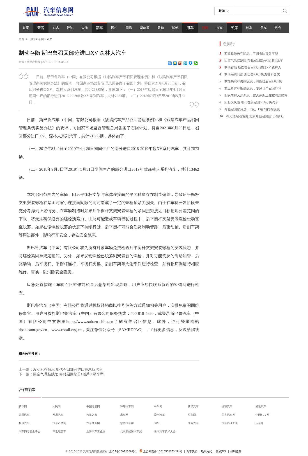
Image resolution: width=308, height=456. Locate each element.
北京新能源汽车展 (131, 431)
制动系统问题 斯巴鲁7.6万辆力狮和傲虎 (252, 74)
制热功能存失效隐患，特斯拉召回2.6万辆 (253, 81)
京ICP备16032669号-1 (123, 451)
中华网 (158, 406)
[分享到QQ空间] (175, 63)
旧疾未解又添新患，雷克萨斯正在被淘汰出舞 (255, 95)
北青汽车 (193, 423)
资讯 (56, 27)
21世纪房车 (59, 431)
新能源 (144, 27)
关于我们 (191, 451)
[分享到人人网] (191, 63)
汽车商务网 (93, 423)
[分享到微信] (196, 63)
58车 (156, 423)
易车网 (124, 414)
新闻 (40, 28)
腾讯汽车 (260, 406)
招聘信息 (235, 451)
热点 (278, 27)
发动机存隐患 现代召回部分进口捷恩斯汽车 (68, 369)
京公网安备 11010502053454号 (162, 451)
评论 (70, 27)
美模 (263, 27)
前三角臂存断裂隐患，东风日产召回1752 (252, 88)
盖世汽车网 (228, 414)
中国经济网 (93, 406)
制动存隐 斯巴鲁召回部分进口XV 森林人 (252, 67)
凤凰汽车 (24, 414)
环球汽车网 (127, 406)
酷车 (249, 27)
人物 (84, 27)
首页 (26, 27)
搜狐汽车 (227, 406)
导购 (161, 27)
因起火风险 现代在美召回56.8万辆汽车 (251, 102)
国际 (129, 27)
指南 (219, 27)
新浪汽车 (193, 406)
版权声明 (221, 451)
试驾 (175, 27)
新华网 (23, 406)
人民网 (57, 406)
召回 (205, 27)
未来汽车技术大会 (165, 431)
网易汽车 (58, 414)
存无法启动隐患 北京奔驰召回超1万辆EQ (254, 116)
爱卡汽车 (159, 414)
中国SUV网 (262, 414)
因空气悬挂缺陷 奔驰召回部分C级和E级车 (253, 60)
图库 (234, 28)
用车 (190, 28)
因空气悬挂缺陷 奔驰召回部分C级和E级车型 (68, 374)
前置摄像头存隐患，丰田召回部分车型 (251, 53)
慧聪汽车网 (127, 423)
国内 (114, 27)
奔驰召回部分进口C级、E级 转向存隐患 (252, 109)
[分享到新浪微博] (180, 63)
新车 (99, 28)
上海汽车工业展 (95, 431)
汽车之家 (91, 414)
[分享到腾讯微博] (185, 63)
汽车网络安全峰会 (29, 431)
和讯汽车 (24, 423)
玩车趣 (259, 423)
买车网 (192, 414)
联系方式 (206, 451)
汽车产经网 (59, 423)
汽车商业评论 (230, 423)
